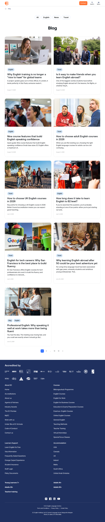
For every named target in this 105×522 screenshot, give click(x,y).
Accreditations (10, 394)
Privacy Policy (55, 508)
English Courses (59, 394)
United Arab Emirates (61, 473)
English (46, 17)
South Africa (58, 469)
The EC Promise (10, 411)
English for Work (59, 398)
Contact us (9, 433)
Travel (65, 17)
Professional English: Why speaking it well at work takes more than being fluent (28, 328)
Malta (56, 465)
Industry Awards (11, 407)
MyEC (7, 415)
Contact (83, 3)
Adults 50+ (58, 487)
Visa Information (11, 452)
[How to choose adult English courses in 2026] (77, 113)
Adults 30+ (9, 487)
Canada (56, 452)
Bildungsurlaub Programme (64, 389)
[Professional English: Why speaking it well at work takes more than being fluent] (28, 302)
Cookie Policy (64, 508)
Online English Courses (62, 415)
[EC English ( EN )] (7, 3)
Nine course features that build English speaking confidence (24, 138)
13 (54, 351)
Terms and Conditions (43, 508)
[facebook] (50, 499)
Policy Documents (11, 473)
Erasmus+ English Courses (63, 411)
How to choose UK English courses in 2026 (26, 200)
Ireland (56, 460)
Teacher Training (60, 428)
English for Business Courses (64, 402)
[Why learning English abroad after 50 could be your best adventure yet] (77, 237)
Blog (10, 320)
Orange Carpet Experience (15, 460)
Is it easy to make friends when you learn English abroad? (76, 76)
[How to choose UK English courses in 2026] (28, 175)
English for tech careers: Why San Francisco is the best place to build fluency (26, 263)
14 (58, 351)
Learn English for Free (13, 447)
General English (59, 420)
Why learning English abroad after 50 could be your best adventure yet (76, 262)
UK (55, 456)
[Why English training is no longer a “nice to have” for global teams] (28, 51)
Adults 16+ (57, 483)
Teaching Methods (60, 424)
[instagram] (46, 499)
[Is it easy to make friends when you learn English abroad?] (77, 51)
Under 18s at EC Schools (14, 424)
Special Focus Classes (62, 437)
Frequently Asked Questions (15, 456)
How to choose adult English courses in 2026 (77, 138)
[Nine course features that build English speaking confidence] (28, 113)
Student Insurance (11, 465)
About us (8, 398)
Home (5, 8)
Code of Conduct (11, 428)
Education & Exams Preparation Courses (68, 407)
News (56, 17)
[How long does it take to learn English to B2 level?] (77, 175)
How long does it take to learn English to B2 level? (73, 200)
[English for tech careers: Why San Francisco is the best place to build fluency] (28, 237)
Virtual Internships (60, 433)
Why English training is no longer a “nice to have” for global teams (26, 76)
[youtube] (58, 499)
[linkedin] (54, 499)
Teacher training (11, 492)
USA (55, 447)
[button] (92, 3)
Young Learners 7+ (12, 483)
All (38, 17)
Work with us (9, 420)
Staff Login (9, 469)
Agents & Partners (11, 402)
